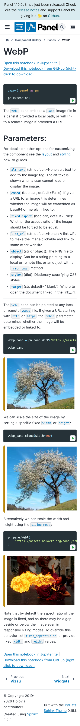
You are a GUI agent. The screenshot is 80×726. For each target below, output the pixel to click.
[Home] (7, 40)
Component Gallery (28, 40)
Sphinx (32, 714)
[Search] (61, 27)
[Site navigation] (7, 27)
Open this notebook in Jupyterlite (30, 63)
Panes (52, 40)
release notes (28, 10)
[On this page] (73, 27)
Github (53, 16)
